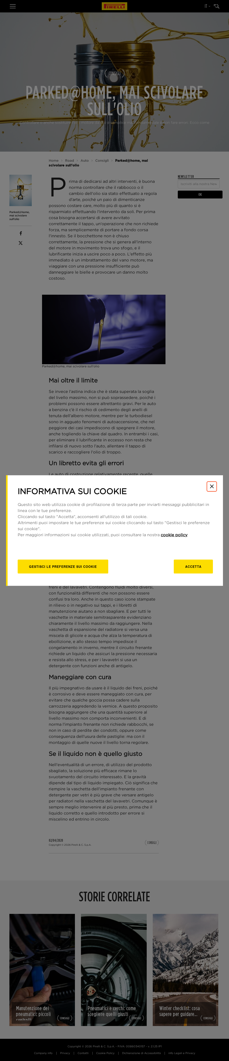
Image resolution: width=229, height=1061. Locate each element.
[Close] (211, 486)
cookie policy (174, 535)
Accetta (193, 566)
